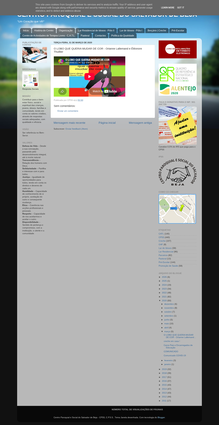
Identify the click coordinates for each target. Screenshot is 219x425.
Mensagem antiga (140, 122)
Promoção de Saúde (168, 266)
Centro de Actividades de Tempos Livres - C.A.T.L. (48, 35)
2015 (164, 385)
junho (167, 320)
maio (167, 323)
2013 (164, 393)
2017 (164, 377)
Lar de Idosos (165, 248)
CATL (161, 234)
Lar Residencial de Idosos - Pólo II (96, 30)
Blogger (161, 417)
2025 (164, 281)
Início (26, 30)
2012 (164, 397)
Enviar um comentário (68, 111)
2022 (164, 293)
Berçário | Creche (157, 30)
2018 (164, 373)
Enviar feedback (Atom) (77, 129)
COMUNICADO (171, 351)
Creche (162, 241)
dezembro (169, 304)
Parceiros (163, 255)
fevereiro (168, 360)
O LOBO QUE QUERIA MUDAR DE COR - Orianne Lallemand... (180, 336)
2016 (164, 381)
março (167, 331)
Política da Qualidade (122, 35)
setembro (169, 316)
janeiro (167, 364)
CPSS (161, 237)
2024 (164, 285)
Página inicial (107, 122)
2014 (164, 389)
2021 (164, 297)
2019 (164, 369)
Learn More (167, 7)
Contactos (100, 35)
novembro (169, 308)
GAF (161, 244)
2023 (164, 289)
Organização (66, 30)
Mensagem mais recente (69, 122)
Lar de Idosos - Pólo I (131, 30)
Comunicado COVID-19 (175, 355)
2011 (164, 401)
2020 (164, 300)
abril (166, 328)
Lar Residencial (166, 252)
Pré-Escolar (178, 30)
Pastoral (85, 35)
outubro (168, 312)
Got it (180, 7)
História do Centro (43, 30)
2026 (164, 277)
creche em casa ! (172, 341)
